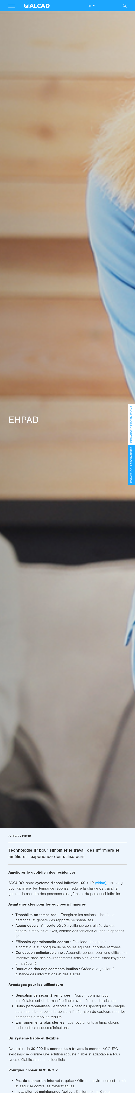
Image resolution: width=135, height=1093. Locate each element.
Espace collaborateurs (131, 465)
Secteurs (13, 836)
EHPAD (26, 836)
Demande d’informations (131, 424)
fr (89, 5)
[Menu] (11, 6)
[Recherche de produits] (124, 5)
